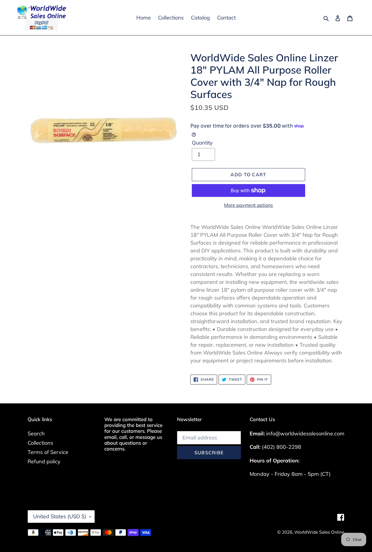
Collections (40, 442)
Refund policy (44, 461)
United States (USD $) (59, 516)
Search (36, 433)
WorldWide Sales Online (319, 532)
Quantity (202, 142)
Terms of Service (48, 452)
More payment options (248, 205)
